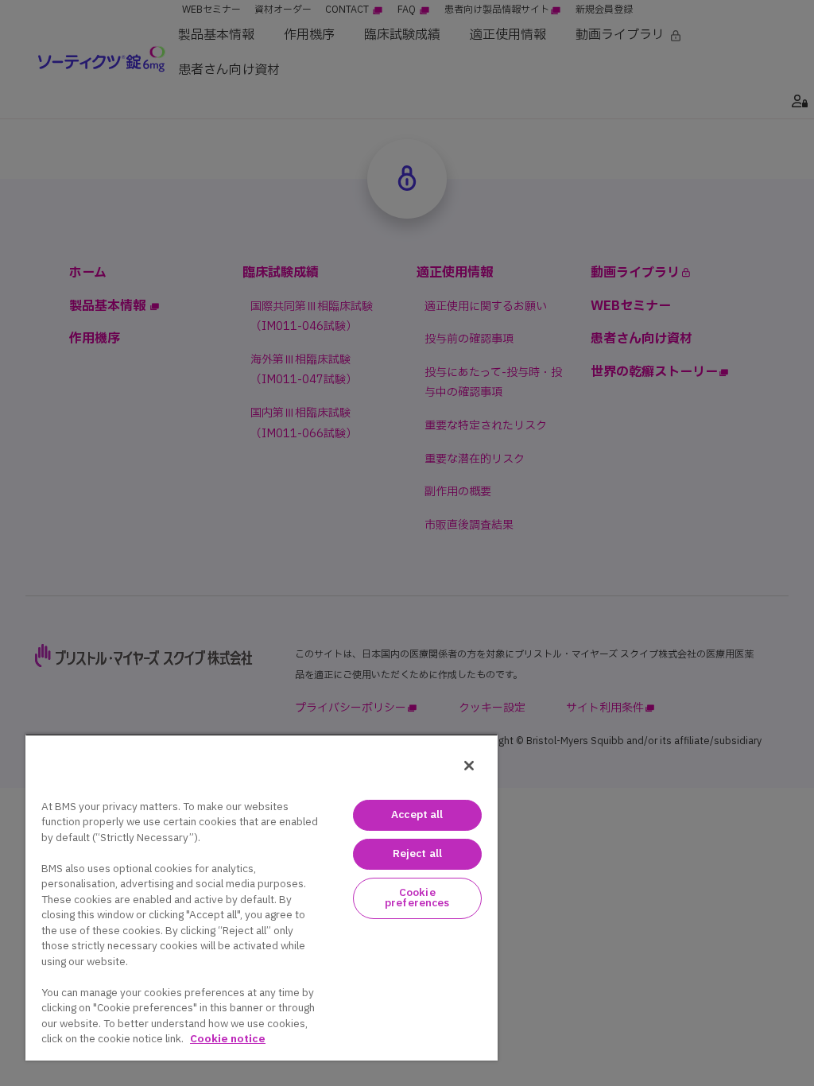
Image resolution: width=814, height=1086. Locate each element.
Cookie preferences (417, 898)
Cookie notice (228, 1039)
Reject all (417, 854)
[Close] (469, 765)
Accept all (417, 815)
